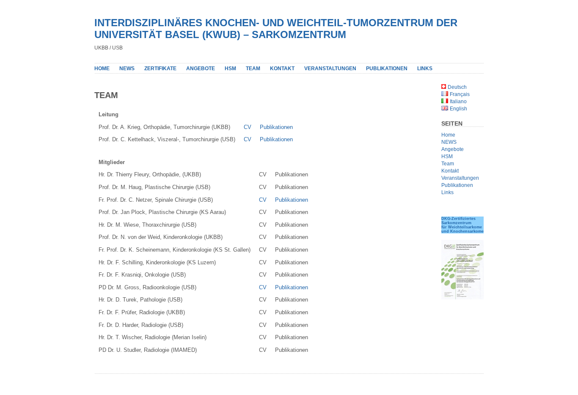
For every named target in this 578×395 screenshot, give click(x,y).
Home (102, 68)
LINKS (424, 68)
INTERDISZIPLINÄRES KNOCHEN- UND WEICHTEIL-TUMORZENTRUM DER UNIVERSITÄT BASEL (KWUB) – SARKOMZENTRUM (275, 28)
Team (253, 68)
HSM (230, 68)
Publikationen (276, 127)
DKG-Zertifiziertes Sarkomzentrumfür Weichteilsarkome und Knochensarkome (462, 225)
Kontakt (282, 68)
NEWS (127, 68)
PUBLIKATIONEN (386, 68)
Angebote (200, 68)
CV (247, 127)
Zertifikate (160, 68)
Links (447, 192)
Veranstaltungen (330, 68)
